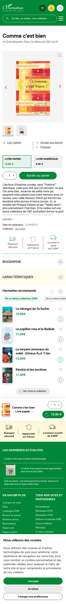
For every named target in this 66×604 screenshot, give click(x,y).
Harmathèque (43, 506)
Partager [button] (45, 147)
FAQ (5, 506)
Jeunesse (20, 229)
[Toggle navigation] (60, 18)
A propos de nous (12, 502)
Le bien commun (44, 531)
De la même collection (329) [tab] (21, 298)
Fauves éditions (44, 523)
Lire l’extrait (14, 142)
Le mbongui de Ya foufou (32, 309)
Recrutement (9, 523)
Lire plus (7, 219)
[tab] (17, 161)
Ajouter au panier (38, 175)
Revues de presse (12, 515)
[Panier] (60, 8)
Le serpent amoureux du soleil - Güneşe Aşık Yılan (33, 351)
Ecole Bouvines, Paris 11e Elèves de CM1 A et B (31, 42)
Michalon (41, 527)
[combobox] (25, 411)
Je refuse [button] (33, 588)
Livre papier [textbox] (22, 411)
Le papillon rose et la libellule (35, 329)
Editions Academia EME (48, 519)
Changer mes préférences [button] (33, 596)
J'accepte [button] (33, 581)
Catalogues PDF (11, 511)
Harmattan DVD (44, 510)
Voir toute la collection (34, 391)
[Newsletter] (42, 8)
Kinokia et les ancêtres (31, 370)
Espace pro (8, 527)
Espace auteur (10, 532)
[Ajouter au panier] (60, 319)
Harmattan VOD (44, 515)
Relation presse (11, 519)
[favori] (60, 309)
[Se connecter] (51, 8)
